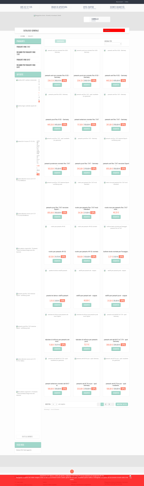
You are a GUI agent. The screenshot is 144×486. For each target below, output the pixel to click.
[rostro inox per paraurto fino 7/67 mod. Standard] (116, 194)
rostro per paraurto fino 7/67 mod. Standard (86, 208)
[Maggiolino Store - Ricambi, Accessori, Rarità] (51, 19)
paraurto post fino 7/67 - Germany (86, 163)
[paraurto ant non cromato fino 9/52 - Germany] (57, 62)
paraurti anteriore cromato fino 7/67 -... (87, 120)
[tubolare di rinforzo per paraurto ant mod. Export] (57, 326)
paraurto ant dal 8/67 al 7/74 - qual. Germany (116, 340)
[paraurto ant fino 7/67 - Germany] (116, 106)
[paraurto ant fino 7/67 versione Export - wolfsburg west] (116, 150)
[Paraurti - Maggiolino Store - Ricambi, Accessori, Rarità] (18, 31)
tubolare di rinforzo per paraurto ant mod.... (57, 340)
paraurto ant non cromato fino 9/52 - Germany (57, 76)
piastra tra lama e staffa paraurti (57, 296)
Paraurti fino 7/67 (23, 46)
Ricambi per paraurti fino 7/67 (26, 53)
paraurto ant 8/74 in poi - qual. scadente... (116, 384)
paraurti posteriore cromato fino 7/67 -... (57, 164)
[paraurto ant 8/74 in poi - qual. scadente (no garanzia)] (116, 370)
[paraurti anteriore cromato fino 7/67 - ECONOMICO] (87, 106)
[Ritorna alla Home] (17, 36)
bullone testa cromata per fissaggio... (116, 252)
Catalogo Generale (31, 30)
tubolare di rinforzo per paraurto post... (86, 340)
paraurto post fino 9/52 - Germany (57, 119)
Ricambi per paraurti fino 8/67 (26, 66)
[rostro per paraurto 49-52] (57, 238)
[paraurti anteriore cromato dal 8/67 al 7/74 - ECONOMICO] (57, 370)
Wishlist (64, 86)
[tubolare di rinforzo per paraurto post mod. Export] (87, 326)
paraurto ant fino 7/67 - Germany (116, 119)
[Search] (127, 30)
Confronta (51, 86)
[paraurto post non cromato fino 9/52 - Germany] (87, 62)
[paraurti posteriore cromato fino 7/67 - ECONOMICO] (57, 150)
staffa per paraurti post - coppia (116, 296)
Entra (126, 1)
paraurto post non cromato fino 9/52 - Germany (86, 76)
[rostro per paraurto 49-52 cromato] (87, 238)
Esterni (22, 36)
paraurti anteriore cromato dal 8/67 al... (57, 384)
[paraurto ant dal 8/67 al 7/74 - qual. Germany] (116, 326)
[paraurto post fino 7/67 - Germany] (87, 150)
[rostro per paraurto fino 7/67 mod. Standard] (87, 194)
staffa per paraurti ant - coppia (86, 296)
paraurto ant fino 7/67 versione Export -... (116, 164)
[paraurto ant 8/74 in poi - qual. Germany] (87, 370)
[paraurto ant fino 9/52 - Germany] (116, 62)
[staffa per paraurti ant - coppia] (87, 282)
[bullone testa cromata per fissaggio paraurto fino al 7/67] (116, 238)
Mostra (48, 404)
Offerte (20, 74)
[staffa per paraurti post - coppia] (116, 282)
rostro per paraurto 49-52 (57, 252)
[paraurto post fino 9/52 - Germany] (57, 106)
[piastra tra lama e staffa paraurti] (57, 282)
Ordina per (108, 41)
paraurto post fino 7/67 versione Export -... (57, 208)
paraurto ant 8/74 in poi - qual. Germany (87, 384)
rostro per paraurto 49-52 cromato (86, 252)
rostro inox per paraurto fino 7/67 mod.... (116, 208)
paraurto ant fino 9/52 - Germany (116, 75)
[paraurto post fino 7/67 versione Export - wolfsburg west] (57, 194)
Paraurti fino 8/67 (23, 59)
